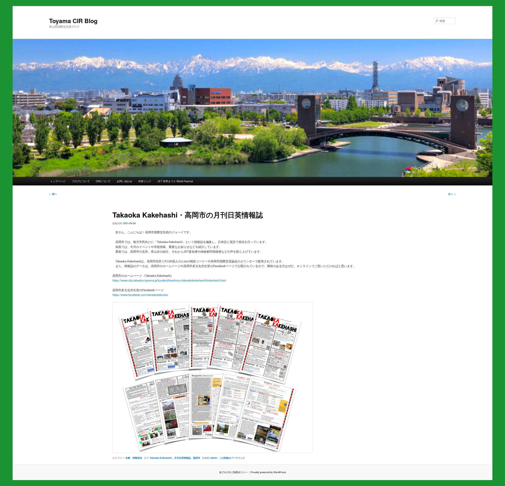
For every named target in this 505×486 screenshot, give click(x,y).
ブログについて (81, 181)
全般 (127, 458)
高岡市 (196, 458)
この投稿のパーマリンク (232, 458)
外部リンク (144, 181)
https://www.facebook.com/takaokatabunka (140, 295)
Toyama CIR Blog (73, 20)
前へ (53, 194)
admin (213, 458)
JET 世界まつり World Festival (175, 181)
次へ (452, 194)
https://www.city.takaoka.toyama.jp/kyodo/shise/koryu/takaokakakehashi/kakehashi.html (169, 280)
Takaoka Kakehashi (161, 458)
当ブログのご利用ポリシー (233, 472)
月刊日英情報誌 (182, 458)
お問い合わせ (124, 181)
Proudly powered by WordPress (268, 472)
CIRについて (103, 181)
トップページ (57, 181)
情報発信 (137, 458)
